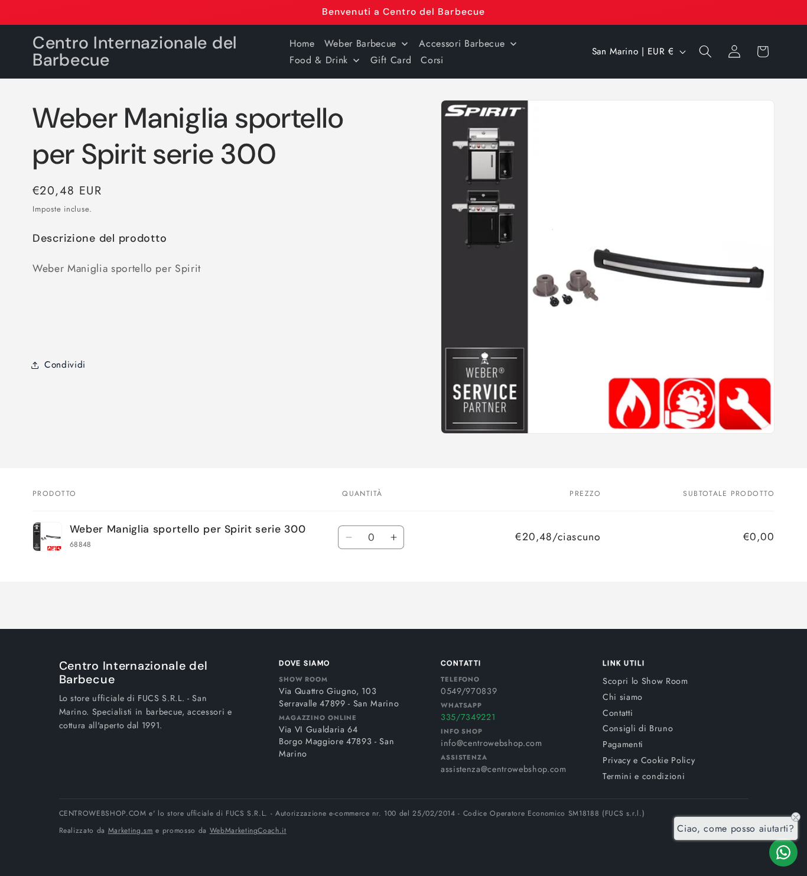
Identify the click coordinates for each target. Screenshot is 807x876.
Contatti (618, 713)
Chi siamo (623, 697)
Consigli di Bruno (638, 728)
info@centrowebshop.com (491, 743)
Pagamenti (623, 744)
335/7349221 (468, 717)
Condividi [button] (65, 364)
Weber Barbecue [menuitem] (360, 43)
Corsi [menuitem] (432, 60)
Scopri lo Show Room (645, 681)
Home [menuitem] (302, 43)
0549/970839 (469, 691)
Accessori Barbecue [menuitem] (462, 43)
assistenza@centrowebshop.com (503, 769)
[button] (705, 51)
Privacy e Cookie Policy (649, 760)
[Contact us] (783, 852)
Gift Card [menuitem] (390, 60)
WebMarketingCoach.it (248, 830)
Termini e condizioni (644, 776)
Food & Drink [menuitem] (318, 60)
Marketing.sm (130, 830)
